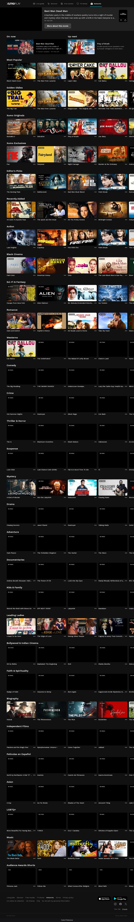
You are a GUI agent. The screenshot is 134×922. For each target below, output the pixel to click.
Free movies (68, 4)
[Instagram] (115, 904)
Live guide (40, 4)
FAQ (38, 901)
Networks (97, 4)
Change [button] (124, 909)
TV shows (83, 4)
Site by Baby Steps (121, 915)
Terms (58, 898)
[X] (125, 904)
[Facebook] (120, 904)
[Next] (127, 70)
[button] (57, 26)
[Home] (13, 4)
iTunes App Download (104, 899)
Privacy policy (68, 898)
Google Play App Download (120, 899)
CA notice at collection (15, 901)
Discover (54, 4)
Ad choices (30, 901)
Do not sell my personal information (56, 901)
